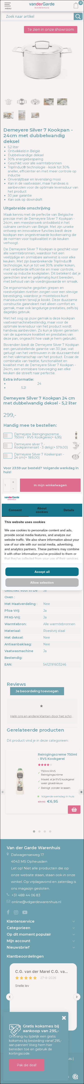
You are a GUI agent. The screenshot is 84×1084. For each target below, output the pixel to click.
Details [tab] (69, 510)
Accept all (42, 572)
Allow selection (42, 582)
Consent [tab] (15, 510)
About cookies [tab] (42, 510)
